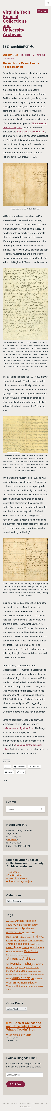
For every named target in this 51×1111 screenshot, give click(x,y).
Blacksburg (11, 937)
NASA (13, 951)
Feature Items (9, 58)
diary (25, 940)
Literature (25, 948)
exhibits (25, 943)
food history (35, 944)
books (20, 937)
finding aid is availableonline (30, 131)
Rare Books (31, 951)
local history (37, 947)
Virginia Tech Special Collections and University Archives (16, 23)
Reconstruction (10, 955)
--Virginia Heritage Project (19, 881)
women (11, 982)
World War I (34, 986)
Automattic (25, 1106)
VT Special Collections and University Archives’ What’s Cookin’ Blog (23, 1026)
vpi (32, 978)
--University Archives (16, 878)
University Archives (20, 958)
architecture (14, 932)
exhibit (17, 943)
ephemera (40, 941)
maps (8, 951)
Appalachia (28, 928)
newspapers (19, 951)
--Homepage (12, 872)
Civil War (41, 55)
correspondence (15, 940)
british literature (27, 937)
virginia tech (21, 978)
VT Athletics (38, 978)
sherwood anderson (23, 955)
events (9, 944)
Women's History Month (18, 986)
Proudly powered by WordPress (18, 1103)
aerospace (10, 921)
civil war (39, 936)
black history (30, 933)
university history (19, 963)
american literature (13, 929)
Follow (15, 1084)
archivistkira (27, 55)
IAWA (17, 947)
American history (30, 925)
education (32, 940)
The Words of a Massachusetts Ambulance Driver (21, 65)
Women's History (26, 982)
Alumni (18, 925)
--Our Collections (14, 875)
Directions (12, 839)
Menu (44, 11)
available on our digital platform (18, 728)
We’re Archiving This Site (18, 1035)
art (23, 933)
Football (9, 948)
